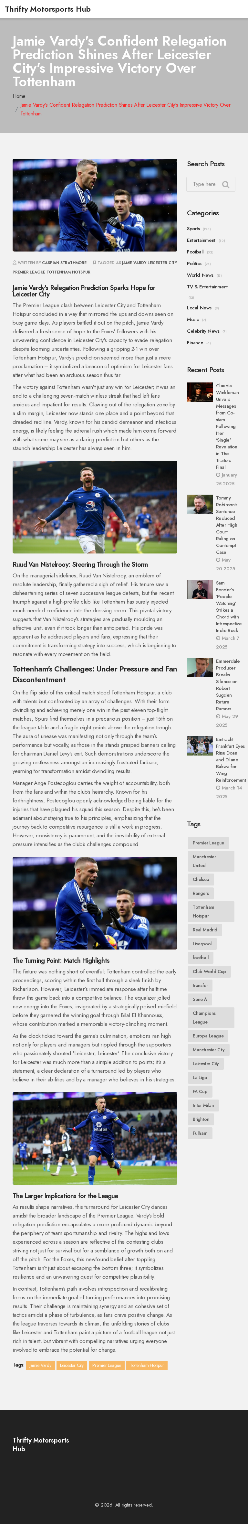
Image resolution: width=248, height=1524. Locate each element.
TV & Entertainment (207, 286)
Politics (194, 263)
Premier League (29, 272)
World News (200, 275)
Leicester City (162, 263)
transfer (200, 985)
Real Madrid (205, 930)
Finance (195, 342)
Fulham (200, 1133)
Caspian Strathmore (64, 263)
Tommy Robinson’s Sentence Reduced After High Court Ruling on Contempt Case (226, 525)
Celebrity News (203, 331)
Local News (199, 307)
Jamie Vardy (134, 263)
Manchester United (204, 861)
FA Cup (200, 1091)
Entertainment (201, 240)
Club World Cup (209, 971)
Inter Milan (203, 1105)
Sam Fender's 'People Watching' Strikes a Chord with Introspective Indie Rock (229, 606)
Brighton (201, 1119)
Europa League (208, 1036)
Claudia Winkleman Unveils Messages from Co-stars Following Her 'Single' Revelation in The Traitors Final (227, 426)
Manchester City (209, 1049)
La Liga (200, 1077)
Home (19, 96)
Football (195, 251)
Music (193, 319)
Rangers (201, 893)
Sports (193, 228)
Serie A (200, 999)
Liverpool (202, 943)
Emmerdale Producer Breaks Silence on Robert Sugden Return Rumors (228, 685)
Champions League (204, 1017)
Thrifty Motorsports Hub (47, 9)
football (201, 957)
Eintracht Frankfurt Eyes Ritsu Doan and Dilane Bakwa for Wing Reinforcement (231, 760)
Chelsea (201, 879)
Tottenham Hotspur (68, 272)
